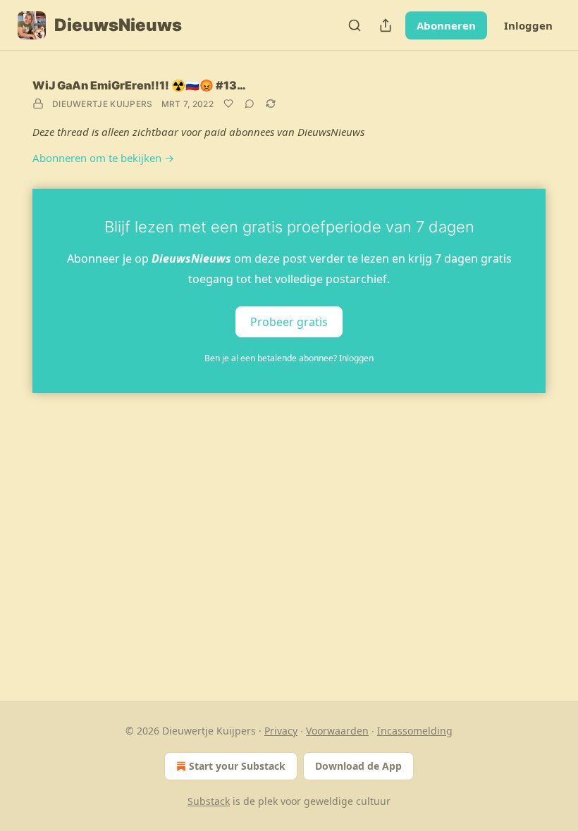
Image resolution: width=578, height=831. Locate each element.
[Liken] (228, 103)
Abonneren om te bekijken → (103, 158)
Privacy (280, 730)
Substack (208, 801)
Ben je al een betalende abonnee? (289, 358)
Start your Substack (237, 766)
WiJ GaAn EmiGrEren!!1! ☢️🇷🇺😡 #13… (139, 85)
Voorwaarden (337, 730)
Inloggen (528, 25)
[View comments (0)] (249, 103)
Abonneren (446, 25)
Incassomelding (415, 730)
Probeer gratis (289, 321)
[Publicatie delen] (385, 25)
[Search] (354, 25)
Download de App (358, 766)
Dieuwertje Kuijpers (102, 104)
